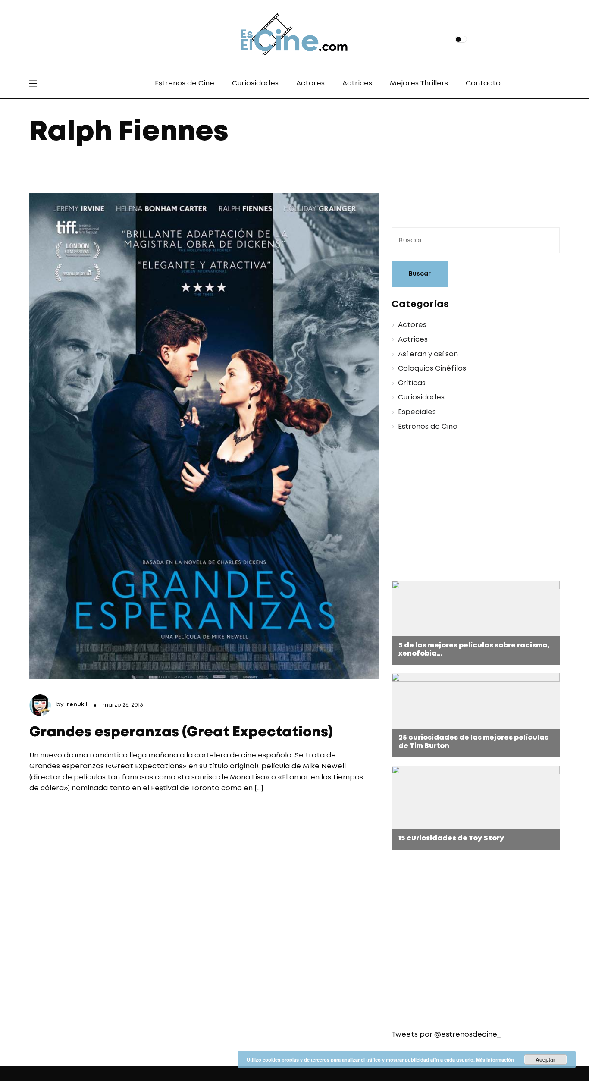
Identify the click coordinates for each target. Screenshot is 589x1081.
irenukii (76, 704)
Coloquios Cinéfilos (432, 368)
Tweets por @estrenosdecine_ (446, 1034)
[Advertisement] (469, 507)
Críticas (412, 383)
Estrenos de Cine (184, 83)
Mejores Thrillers (419, 83)
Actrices (357, 83)
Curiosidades (255, 83)
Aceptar (545, 1059)
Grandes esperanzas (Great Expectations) (181, 732)
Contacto (483, 83)
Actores (310, 83)
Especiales (417, 412)
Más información (495, 1059)
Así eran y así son (428, 354)
